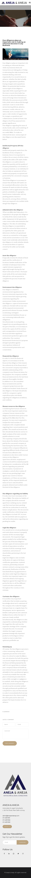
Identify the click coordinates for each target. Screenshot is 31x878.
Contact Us (7, 826)
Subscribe (22, 842)
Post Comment (9, 743)
